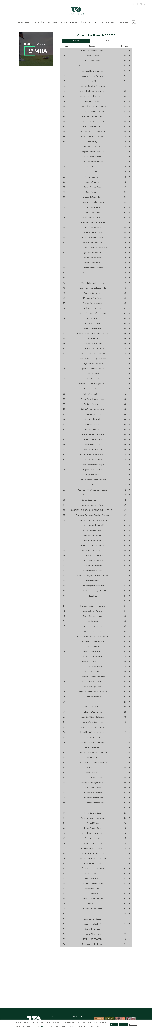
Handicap (76, 41)
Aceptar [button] (114, 1025)
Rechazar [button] (123, 1025)
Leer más (133, 1025)
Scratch (106, 41)
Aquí (43, 1026)
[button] (96, 50)
